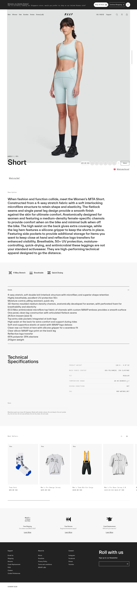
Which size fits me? (123, 169)
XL (114, 163)
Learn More (27, 532)
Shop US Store (99, 4)
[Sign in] (121, 14)
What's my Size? (14, 178)
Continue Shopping (116, 4)
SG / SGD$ (100, 14)
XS (97, 163)
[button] (23, 573)
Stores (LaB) (40, 14)
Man (9, 14)
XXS (92, 163)
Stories (32, 14)
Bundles (25, 14)
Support (108, 14)
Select (125, 163)
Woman (14, 14)
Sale (20, 14)
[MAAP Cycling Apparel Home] (68, 15)
